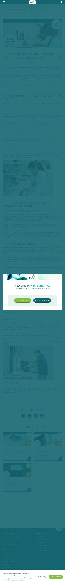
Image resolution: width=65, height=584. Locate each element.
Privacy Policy (19, 580)
